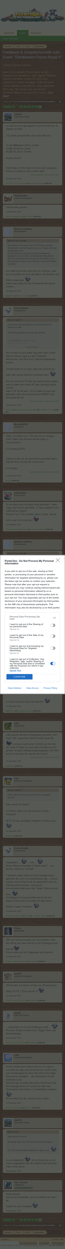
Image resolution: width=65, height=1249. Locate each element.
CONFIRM (19, 677)
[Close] (59, 561)
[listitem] (32, 617)
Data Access (32, 688)
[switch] (52, 625)
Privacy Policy (50, 688)
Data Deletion (14, 688)
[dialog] (32, 624)
